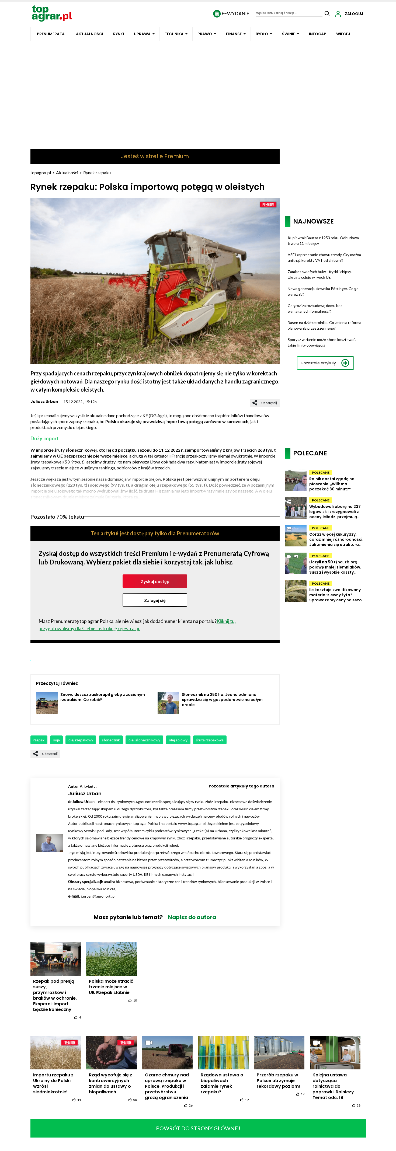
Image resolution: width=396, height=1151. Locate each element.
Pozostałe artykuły (318, 363)
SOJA (56, 740)
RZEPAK (38, 740)
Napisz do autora (192, 917)
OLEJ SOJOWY (178, 740)
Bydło (262, 34)
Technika (174, 34)
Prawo (204, 34)
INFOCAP (317, 34)
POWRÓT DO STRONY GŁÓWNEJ (198, 1128)
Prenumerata (51, 34)
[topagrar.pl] (52, 13)
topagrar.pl (40, 172)
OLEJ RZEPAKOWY (80, 740)
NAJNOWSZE (313, 221)
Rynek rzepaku (97, 172)
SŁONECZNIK (111, 740)
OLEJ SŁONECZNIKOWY (144, 740)
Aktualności (89, 34)
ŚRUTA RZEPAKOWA (210, 740)
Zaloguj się (155, 600)
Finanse (234, 34)
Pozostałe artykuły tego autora (241, 786)
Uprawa (142, 34)
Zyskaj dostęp (155, 581)
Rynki (118, 34)
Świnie (288, 34)
